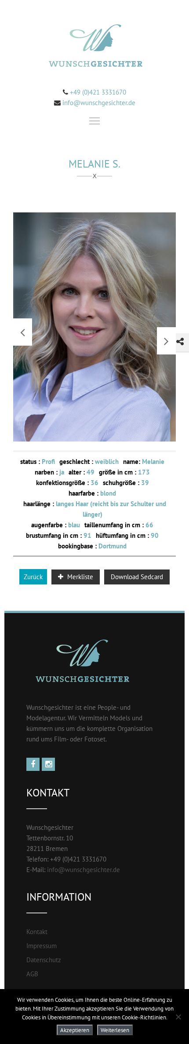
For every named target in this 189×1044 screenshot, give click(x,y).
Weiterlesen (115, 1030)
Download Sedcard (137, 577)
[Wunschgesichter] (94, 47)
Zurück (33, 577)
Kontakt (36, 931)
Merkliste (79, 577)
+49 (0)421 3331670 (97, 92)
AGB (32, 974)
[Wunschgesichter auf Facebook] (34, 764)
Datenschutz (43, 960)
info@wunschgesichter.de (98, 103)
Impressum (41, 946)
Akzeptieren (74, 1030)
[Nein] (178, 1016)
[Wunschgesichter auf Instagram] (49, 764)
